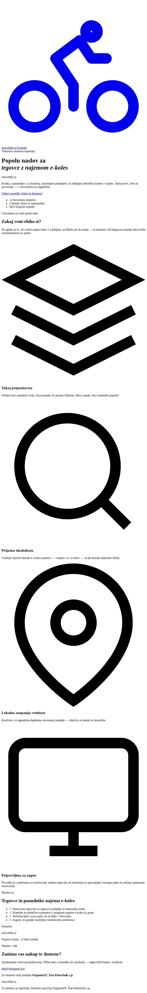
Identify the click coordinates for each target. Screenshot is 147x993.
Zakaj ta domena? (32, 193)
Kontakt (22, 147)
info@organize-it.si (13, 968)
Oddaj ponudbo (11, 193)
